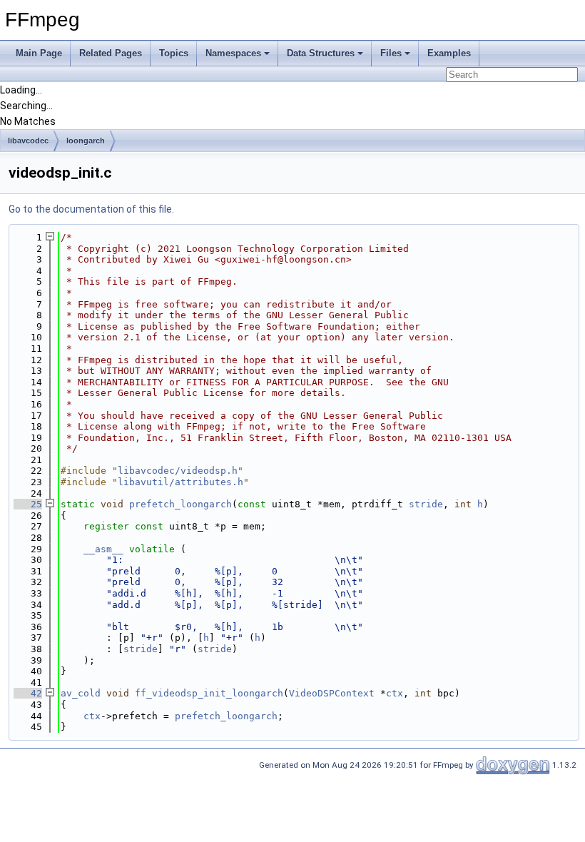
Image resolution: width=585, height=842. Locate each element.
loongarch (85, 140)
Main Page (39, 53)
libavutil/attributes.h (180, 482)
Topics (173, 53)
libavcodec (28, 140)
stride (426, 504)
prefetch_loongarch (180, 504)
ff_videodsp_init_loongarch (209, 693)
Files (391, 53)
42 (28, 693)
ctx (394, 693)
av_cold (81, 693)
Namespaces (233, 53)
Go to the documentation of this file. (91, 209)
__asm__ (103, 549)
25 (28, 504)
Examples (449, 53)
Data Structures (321, 53)
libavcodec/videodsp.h (178, 470)
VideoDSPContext (332, 693)
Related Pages (110, 53)
